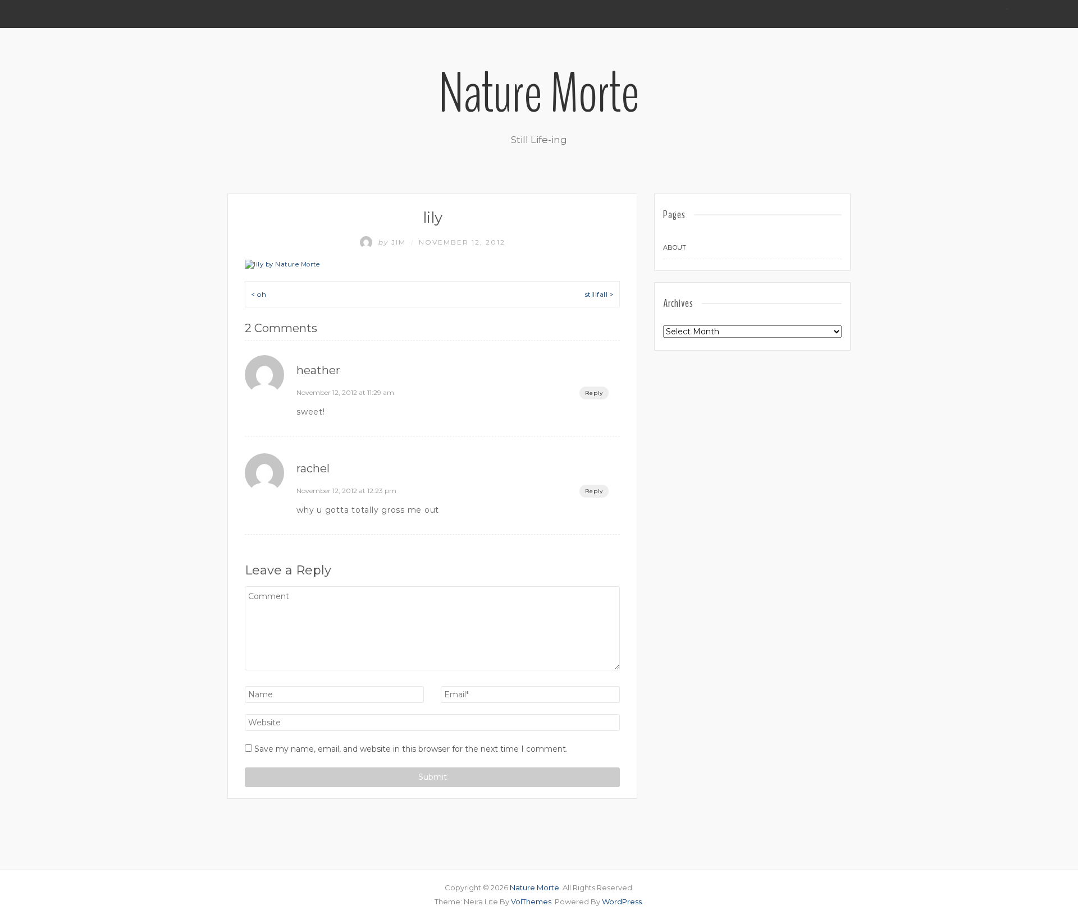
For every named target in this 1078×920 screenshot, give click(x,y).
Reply (594, 393)
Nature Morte (539, 93)
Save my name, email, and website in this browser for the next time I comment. (411, 749)
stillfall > (599, 294)
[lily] (282, 264)
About (674, 247)
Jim (393, 242)
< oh (258, 294)
